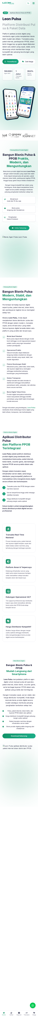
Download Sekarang (19, 736)
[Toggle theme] (28, 3)
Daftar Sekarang (20, 228)
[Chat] (33, 1005)
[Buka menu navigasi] (34, 3)
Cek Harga (29, 62)
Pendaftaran (12, 62)
